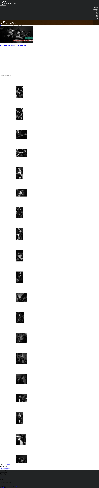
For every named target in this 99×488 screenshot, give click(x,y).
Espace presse (2, 477)
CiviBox (17, 486)
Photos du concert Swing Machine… (5, 468)
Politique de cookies (95, 17)
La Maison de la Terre (4, 47)
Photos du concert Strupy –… (4, 469)
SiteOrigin (2, 487)
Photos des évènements (6, 25)
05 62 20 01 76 (2, 475)
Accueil (1, 25)
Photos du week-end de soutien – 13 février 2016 (13, 45)
